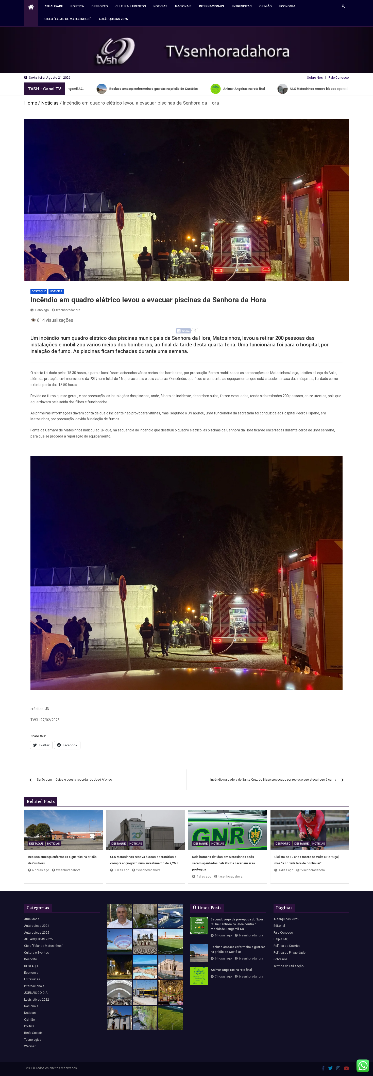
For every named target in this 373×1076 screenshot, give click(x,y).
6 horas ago (40, 870)
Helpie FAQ (281, 939)
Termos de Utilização (288, 966)
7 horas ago (223, 976)
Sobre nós (280, 959)
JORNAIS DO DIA (35, 993)
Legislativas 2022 (36, 999)
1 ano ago (42, 310)
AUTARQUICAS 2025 (38, 939)
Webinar (30, 1046)
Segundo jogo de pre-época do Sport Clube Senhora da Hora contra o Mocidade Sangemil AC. (237, 924)
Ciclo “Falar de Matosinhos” (67, 19)
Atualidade (53, 6)
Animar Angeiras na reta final (231, 970)
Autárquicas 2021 (36, 926)
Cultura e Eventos (130, 6)
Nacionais (183, 6)
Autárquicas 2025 (113, 19)
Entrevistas (242, 6)
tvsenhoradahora (68, 310)
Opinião (265, 6)
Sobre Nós (315, 77)
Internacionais (211, 6)
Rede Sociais (33, 1033)
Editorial (279, 926)
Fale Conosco (339, 77)
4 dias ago (203, 876)
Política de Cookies (287, 946)
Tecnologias (32, 1039)
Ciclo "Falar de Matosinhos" (43, 946)
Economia (287, 6)
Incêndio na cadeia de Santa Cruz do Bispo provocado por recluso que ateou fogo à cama (273, 779)
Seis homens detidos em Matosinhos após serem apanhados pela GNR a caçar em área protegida (223, 863)
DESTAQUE (39, 291)
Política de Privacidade (290, 952)
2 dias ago (121, 870)
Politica (77, 6)
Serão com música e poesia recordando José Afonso (74, 779)
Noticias (160, 6)
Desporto (100, 6)
